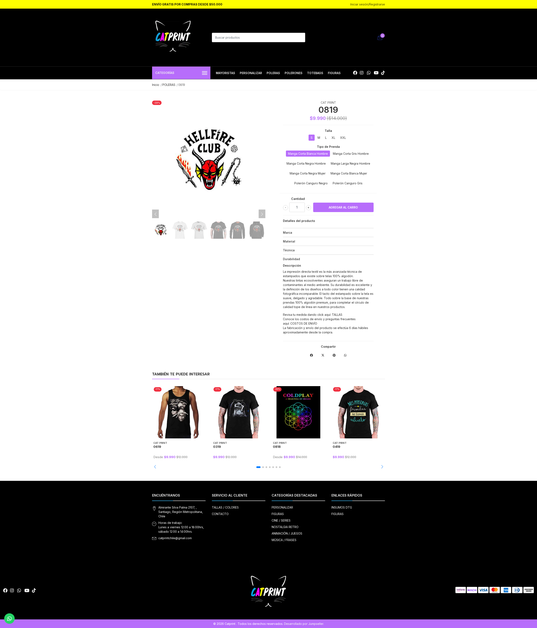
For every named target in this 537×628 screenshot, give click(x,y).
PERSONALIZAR (251, 73)
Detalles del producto (299, 221)
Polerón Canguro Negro (311, 183)
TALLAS (337, 314)
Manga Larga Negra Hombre (350, 163)
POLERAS (273, 73)
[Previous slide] (155, 214)
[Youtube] (376, 72)
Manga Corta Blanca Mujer (349, 173)
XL (333, 137)
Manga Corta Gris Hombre (351, 153)
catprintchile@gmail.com (175, 538)
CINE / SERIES (281, 520)
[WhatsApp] (368, 72)
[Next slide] (262, 214)
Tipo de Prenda (328, 146)
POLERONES (293, 73)
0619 (157, 447)
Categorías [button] (164, 73)
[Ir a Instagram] (362, 72)
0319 (217, 447)
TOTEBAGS (315, 73)
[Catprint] (173, 37)
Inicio (155, 85)
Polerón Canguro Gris (347, 183)
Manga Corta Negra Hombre (306, 163)
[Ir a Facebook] (355, 72)
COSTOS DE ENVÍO (303, 323)
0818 (277, 447)
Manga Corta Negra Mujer (308, 173)
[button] (155, 466)
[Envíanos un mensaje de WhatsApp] (9, 618)
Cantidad (298, 199)
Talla (328, 130)
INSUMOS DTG (341, 507)
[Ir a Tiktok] (383, 72)
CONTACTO (220, 514)
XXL (343, 137)
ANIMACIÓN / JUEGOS (287, 533)
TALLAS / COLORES (225, 507)
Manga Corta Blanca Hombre (308, 153)
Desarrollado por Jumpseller (303, 623)
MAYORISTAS (225, 73)
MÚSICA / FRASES (284, 540)
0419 (336, 447)
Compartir (328, 346)
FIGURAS (334, 73)
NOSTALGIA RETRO (285, 527)
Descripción (292, 265)
